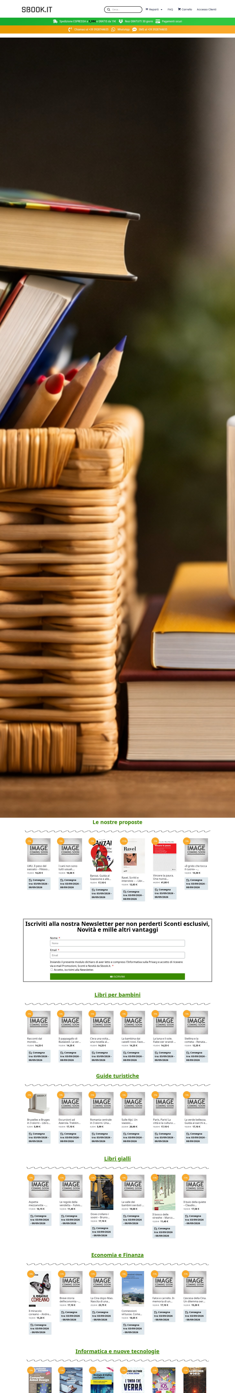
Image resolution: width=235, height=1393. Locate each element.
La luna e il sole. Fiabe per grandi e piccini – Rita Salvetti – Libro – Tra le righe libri (164, 1040)
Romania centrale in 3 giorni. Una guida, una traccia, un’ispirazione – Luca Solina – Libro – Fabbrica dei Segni (101, 1121)
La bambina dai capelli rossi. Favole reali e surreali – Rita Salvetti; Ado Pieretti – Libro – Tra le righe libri (133, 1040)
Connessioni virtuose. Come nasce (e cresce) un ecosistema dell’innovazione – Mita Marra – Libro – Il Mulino (133, 1312)
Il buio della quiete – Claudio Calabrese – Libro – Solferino (194, 1203)
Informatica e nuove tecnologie (117, 1351)
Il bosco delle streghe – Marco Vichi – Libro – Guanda (162, 1216)
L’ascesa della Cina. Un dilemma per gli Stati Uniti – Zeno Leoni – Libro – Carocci (194, 1299)
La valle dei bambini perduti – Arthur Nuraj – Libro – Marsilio (132, 1203)
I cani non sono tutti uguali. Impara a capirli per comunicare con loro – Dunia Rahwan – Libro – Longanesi (69, 867)
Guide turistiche (117, 1075)
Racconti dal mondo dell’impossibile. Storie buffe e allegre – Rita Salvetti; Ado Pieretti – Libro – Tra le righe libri (37, 1040)
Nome (54, 938)
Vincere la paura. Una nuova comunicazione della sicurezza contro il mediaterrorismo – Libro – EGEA (164, 877)
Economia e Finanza (117, 1254)
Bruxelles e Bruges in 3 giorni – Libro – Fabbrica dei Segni (38, 1121)
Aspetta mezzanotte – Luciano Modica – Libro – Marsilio (39, 1203)
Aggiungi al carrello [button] (39, 893)
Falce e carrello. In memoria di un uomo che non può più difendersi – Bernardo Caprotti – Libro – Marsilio (163, 1299)
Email (53, 950)
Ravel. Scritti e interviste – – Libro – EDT (133, 879)
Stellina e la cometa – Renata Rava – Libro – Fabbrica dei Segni (196, 1040)
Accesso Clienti (206, 9)
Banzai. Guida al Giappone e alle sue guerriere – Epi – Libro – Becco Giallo (101, 877)
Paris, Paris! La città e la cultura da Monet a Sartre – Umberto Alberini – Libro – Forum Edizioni (164, 1121)
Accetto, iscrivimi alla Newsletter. (74, 970)
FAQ (170, 9)
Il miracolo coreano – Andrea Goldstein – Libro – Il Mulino (40, 1312)
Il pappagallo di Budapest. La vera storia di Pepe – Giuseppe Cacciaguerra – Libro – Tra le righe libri (70, 1040)
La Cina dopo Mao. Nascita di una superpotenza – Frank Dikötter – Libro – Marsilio (102, 1299)
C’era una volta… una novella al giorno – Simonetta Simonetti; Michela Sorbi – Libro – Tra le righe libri (102, 1040)
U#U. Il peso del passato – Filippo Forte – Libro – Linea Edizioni (37, 867)
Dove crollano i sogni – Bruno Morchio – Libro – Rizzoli (101, 1215)
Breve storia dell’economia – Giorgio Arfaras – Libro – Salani (70, 1299)
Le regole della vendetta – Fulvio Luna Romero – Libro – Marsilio (70, 1203)
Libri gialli (117, 1158)
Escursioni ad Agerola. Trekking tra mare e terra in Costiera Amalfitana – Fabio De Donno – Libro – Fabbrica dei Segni (70, 1121)
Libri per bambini (117, 994)
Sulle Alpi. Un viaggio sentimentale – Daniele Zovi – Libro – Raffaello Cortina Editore (131, 1121)
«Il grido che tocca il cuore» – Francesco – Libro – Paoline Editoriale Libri (196, 867)
